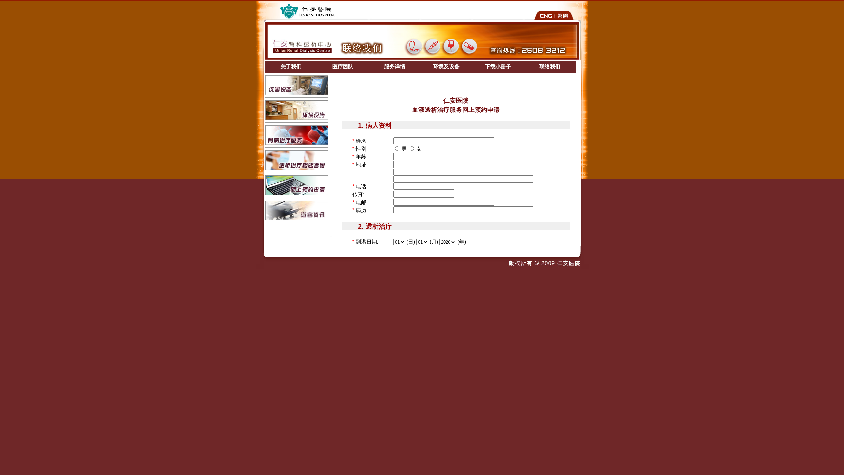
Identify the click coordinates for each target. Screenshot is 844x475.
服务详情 (394, 66)
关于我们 (291, 66)
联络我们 (549, 66)
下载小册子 (498, 66)
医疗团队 (342, 66)
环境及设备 (446, 66)
